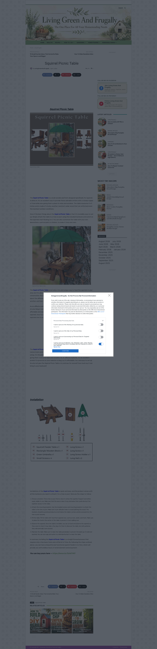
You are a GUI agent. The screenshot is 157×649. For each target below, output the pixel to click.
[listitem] (78, 321)
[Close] (110, 296)
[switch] (101, 324)
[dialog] (78, 324)
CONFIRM (65, 351)
